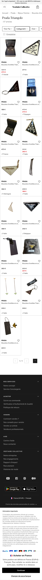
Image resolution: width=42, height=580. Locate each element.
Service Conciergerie (11, 389)
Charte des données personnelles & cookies (20, 504)
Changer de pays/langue (21, 576)
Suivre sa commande (11, 400)
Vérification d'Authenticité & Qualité (18, 404)
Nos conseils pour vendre (13, 422)
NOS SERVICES (9, 382)
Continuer (21, 570)
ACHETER (7, 396)
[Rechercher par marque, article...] (4, 7)
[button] (37, 6)
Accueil (5, 13)
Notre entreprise (10, 455)
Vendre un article (10, 425)
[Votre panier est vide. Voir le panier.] (37, 6)
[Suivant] (26, 361)
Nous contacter (9, 444)
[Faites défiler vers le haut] (35, 361)
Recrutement (8, 465)
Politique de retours (11, 407)
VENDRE (6, 415)
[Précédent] (15, 361)
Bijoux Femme (23, 13)
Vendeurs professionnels (13, 429)
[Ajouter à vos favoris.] (18, 62)
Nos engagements (10, 459)
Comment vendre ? (11, 418)
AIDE (5, 437)
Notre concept (9, 385)
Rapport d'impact (10, 462)
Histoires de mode (10, 469)
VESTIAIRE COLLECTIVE (12, 451)
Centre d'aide (8, 440)
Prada (13, 13)
